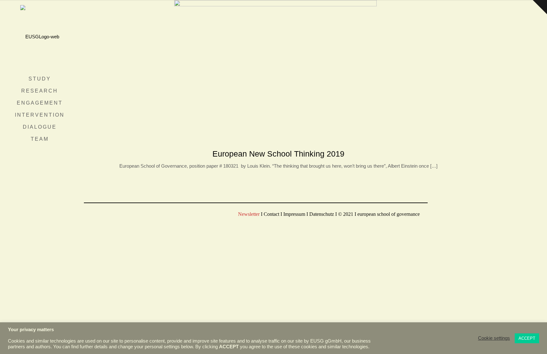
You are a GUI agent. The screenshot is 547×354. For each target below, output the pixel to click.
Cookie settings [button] (494, 338)
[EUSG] (39, 36)
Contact (271, 214)
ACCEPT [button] (527, 338)
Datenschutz (321, 214)
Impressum (294, 214)
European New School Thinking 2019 (278, 153)
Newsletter (249, 214)
